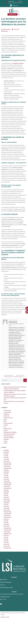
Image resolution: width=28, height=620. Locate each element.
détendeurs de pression (18, 63)
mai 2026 (6, 455)
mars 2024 (6, 497)
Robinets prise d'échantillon (10, 432)
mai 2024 (6, 495)
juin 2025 (6, 473)
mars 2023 (6, 506)
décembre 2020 (7, 548)
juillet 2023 (6, 502)
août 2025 (6, 470)
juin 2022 (6, 520)
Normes (6, 430)
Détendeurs (6, 414)
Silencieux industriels (9, 437)
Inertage (6, 425)
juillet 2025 (6, 472)
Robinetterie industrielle (9, 434)
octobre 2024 (7, 486)
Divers (5, 419)
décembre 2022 (7, 511)
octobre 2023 (7, 501)
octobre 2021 (7, 531)
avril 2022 (6, 522)
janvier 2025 (7, 481)
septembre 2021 (7, 533)
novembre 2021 (7, 530)
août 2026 (6, 450)
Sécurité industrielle (8, 435)
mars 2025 (6, 479)
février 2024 (6, 499)
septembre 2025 (7, 468)
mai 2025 (6, 475)
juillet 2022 (6, 519)
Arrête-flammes (7, 410)
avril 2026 (6, 457)
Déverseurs (6, 416)
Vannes (5, 441)
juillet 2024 (6, 492)
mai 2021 (6, 539)
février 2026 (6, 461)
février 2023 (6, 508)
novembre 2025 (7, 464)
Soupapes (6, 439)
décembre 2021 (7, 528)
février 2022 (6, 526)
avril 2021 (6, 540)
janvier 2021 (7, 546)
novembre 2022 (7, 513)
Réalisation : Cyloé (5, 617)
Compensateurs (7, 412)
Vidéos (5, 443)
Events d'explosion (8, 423)
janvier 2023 (7, 510)
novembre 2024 (7, 484)
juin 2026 (6, 454)
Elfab (5, 421)
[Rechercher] (25, 380)
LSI (4, 426)
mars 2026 (6, 459)
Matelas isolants (7, 428)
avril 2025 (6, 477)
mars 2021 (6, 542)
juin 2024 (6, 493)
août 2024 (6, 490)
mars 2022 (6, 524)
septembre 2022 (7, 517)
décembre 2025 (7, 463)
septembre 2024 (7, 488)
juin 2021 (6, 537)
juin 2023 (6, 504)
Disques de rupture (8, 417)
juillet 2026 (6, 452)
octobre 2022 (7, 515)
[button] (19, 14)
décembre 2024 (7, 482)
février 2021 (6, 544)
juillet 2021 (6, 535)
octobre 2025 (7, 466)
